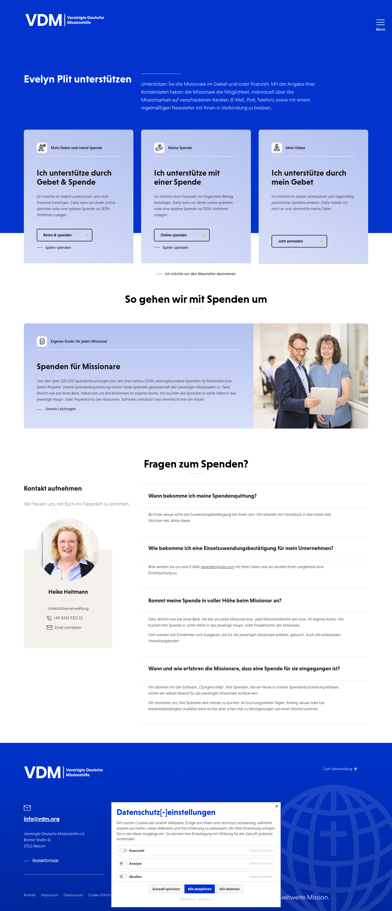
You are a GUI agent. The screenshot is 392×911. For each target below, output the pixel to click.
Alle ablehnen (229, 889)
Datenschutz (73, 895)
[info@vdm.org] (27, 808)
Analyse (135, 863)
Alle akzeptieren (199, 889)
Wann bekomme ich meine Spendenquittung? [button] (202, 496)
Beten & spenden (57, 235)
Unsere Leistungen (60, 409)
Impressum (49, 895)
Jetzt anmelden (290, 241)
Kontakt (30, 895)
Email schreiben (68, 627)
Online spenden (174, 235)
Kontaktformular (45, 860)
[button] (380, 25)
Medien (135, 877)
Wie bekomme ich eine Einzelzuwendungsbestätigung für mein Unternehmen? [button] (240, 548)
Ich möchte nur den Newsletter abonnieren (200, 274)
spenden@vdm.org (217, 567)
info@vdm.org (41, 819)
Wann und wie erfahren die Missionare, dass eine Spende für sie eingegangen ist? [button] (244, 668)
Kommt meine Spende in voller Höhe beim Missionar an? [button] (214, 600)
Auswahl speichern (166, 889)
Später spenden (58, 247)
